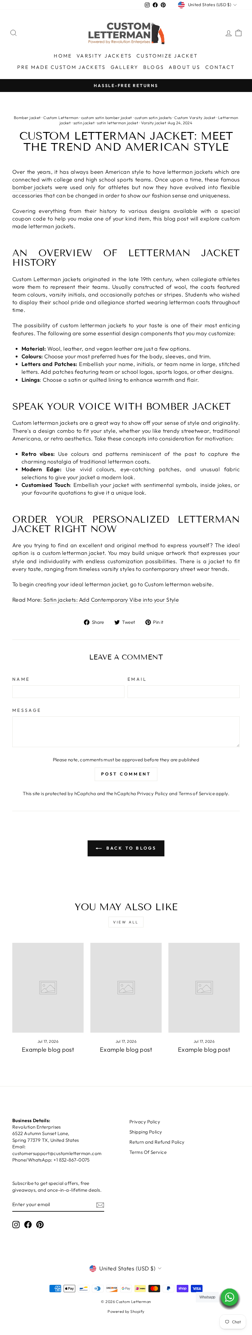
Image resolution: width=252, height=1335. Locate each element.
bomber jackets (32, 187)
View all (126, 922)
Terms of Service (197, 793)
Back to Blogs (130, 848)
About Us (185, 67)
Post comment (126, 774)
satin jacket (84, 122)
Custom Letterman (60, 117)
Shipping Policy (145, 1132)
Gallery (125, 67)
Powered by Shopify (126, 1311)
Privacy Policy (152, 793)
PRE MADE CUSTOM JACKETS (61, 67)
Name (21, 679)
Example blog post (48, 1049)
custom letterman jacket (73, 552)
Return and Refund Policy (157, 1142)
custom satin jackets (153, 117)
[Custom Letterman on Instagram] (16, 1224)
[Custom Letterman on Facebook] (28, 1224)
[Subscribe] (100, 1205)
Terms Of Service (148, 1152)
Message (26, 710)
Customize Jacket (167, 56)
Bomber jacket (27, 117)
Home (63, 56)
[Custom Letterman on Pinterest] (40, 1224)
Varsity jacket (153, 122)
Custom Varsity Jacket (194, 117)
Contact (220, 67)
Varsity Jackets (104, 56)
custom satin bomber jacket (106, 117)
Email (137, 679)
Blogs (153, 67)
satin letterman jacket (117, 122)
